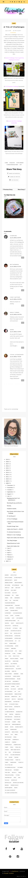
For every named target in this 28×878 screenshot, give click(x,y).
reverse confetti (19, 726)
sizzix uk (7, 734)
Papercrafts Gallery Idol (13, 546)
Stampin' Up (7, 742)
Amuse (15, 580)
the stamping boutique (10, 767)
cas (10, 600)
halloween (7, 671)
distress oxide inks (9, 640)
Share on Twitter (15, 176)
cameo (17, 595)
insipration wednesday (10, 678)
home (21, 673)
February (9, 556)
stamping (14, 742)
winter (15, 787)
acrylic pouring (8, 577)
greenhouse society (9, 668)
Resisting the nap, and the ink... (14, 503)
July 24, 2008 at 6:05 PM (15, 237)
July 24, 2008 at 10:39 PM (16, 299)
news (6, 709)
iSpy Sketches (8, 681)
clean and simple (14, 610)
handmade (16, 673)
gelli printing (14, 663)
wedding (7, 785)
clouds (6, 615)
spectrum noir (8, 737)
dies (11, 633)
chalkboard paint (9, 605)
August (9, 494)
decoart (7, 630)
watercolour (8, 782)
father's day (7, 653)
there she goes (8, 769)
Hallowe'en (18, 668)
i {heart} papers (16, 676)
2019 (7, 459)
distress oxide (17, 638)
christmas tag (19, 607)
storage (7, 749)
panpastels (17, 714)
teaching (16, 757)
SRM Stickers (7, 739)
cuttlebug (15, 628)
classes (6, 610)
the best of (20, 762)
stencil (11, 747)
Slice (12, 734)
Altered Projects (18, 577)
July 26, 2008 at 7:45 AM (15, 356)
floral (13, 653)
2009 (7, 481)
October (9, 489)
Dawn (12, 329)
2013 (7, 472)
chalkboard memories (10, 602)
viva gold (7, 780)
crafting (7, 623)
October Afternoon (9, 711)
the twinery (20, 767)
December (10, 485)
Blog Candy (13, 590)
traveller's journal (9, 775)
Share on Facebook (14, 173)
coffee (11, 615)
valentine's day (8, 777)
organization (19, 711)
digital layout (17, 633)
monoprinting (8, 701)
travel (19, 772)
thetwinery (16, 769)
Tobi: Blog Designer (12, 540)
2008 (7, 483)
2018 (7, 461)
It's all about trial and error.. (14, 532)
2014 (7, 470)
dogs (6, 643)
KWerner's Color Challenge (14, 534)
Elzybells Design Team (12, 526)
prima (19, 721)
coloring (17, 615)
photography (17, 719)
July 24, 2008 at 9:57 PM (15, 266)
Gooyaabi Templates (9, 873)
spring (14, 737)
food (10, 656)
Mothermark (14, 264)
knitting (7, 688)
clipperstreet (8, 613)
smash (16, 734)
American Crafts (8, 580)
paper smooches (8, 716)
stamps (6, 747)
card (11, 597)
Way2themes (15, 871)
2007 (7, 561)
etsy (16, 651)
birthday (7, 590)
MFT (21, 164)
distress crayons (9, 635)
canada (6, 597)
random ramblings (16, 724)
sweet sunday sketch (15, 749)
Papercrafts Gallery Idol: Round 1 (15, 537)
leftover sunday (8, 691)
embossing (13, 648)
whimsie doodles (14, 785)
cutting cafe (8, 628)
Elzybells (7, 648)
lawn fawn (20, 688)
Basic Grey (18, 587)
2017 (7, 463)
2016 (7, 466)
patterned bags (8, 719)
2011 (7, 476)
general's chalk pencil (10, 666)
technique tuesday (9, 759)
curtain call (15, 625)
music (6, 704)
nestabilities (17, 706)
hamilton (14, 671)
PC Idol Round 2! (11, 516)
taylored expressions (15, 754)
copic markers (20, 162)
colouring (7, 618)
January (9, 559)
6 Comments (13, 32)
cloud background (17, 613)
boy (13, 595)
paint (6, 714)
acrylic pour (13, 575)
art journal (7, 585)
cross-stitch (8, 625)
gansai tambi (15, 661)
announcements (18, 582)
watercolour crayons (18, 782)
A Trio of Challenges (12, 519)
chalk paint (15, 600)
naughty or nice (8, 706)
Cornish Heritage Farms (12, 164)
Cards (13, 23)
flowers (19, 653)
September (10, 491)
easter (16, 645)
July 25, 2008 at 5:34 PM (15, 331)
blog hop (14, 592)
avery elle (7, 587)
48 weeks (7, 575)
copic (13, 618)
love (19, 691)
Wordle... (9, 505)
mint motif (7, 699)
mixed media (20, 699)
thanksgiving (13, 762)
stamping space (17, 744)
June (8, 548)
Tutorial (18, 775)
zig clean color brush (10, 790)
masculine (7, 696)
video (15, 777)
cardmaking (17, 597)
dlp (19, 640)
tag (6, 752)
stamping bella (8, 744)
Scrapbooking (13, 729)
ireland (18, 678)
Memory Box (14, 696)
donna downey (12, 643)
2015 (7, 468)
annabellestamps (9, 582)
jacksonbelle (16, 681)
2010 (7, 479)
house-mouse (8, 676)
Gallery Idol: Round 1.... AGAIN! (15, 529)
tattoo (6, 754)
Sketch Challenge (9, 58)
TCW (6, 757)
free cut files (16, 656)
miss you (14, 699)
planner (14, 721)
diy (16, 640)
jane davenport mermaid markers (12, 683)
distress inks (17, 635)
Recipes (11, 726)
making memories (9, 694)
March (9, 554)
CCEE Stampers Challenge (11, 86)
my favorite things (13, 704)
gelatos (7, 663)
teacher (10, 757)
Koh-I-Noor (13, 688)
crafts (12, 623)
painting (11, 714)
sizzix (21, 732)
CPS (18, 620)
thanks (6, 762)
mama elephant (18, 694)
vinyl (19, 777)
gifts (18, 666)
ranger (6, 726)
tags (10, 752)
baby (12, 587)
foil (6, 656)
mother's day (16, 701)
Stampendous (15, 739)
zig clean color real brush (11, 792)
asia (22, 585)
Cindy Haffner (15, 297)
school (6, 729)
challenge (12, 162)
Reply (23, 257)
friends (6, 658)
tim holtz (14, 772)
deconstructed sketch (16, 630)
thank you (17, 759)
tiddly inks (7, 772)
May (8, 550)
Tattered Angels (16, 752)
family (20, 651)
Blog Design (7, 592)
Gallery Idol (8, 661)
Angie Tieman (14, 312)
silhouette (7, 732)
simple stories (15, 732)
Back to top (21, 876)
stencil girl (18, 747)
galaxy (21, 658)
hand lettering (8, 673)
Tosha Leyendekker (17, 354)
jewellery (7, 686)
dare (21, 628)
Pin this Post (15, 180)
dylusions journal (9, 645)
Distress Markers (8, 638)
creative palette (19, 623)
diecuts (6, 633)
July (8, 496)
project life (7, 724)
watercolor (14, 780)
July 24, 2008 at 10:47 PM (16, 314)
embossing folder (9, 651)
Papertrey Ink (17, 716)
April (8, 552)
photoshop (7, 721)
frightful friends (14, 658)
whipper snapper (8, 787)
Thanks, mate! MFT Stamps (13, 215)
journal (13, 686)
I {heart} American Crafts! (13, 543)
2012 (7, 474)
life (15, 691)
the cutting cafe (8, 764)
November (10, 487)
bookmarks (7, 595)
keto (18, 686)
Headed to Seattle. (11, 508)
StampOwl (13, 235)
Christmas (11, 607)
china (6, 607)
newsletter (11, 709)
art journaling (15, 585)
